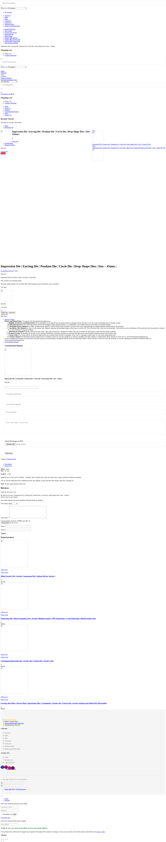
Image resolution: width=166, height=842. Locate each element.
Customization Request (12, 111)
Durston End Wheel (11, 32)
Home (6, 106)
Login (6, 757)
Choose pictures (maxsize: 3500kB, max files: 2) (15, 521)
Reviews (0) (8, 466)
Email (3, 530)
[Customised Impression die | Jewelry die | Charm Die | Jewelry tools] (14, 651)
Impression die (9, 34)
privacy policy (101, 832)
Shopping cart (9, 760)
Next (93, 146)
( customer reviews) (7, 271)
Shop (6, 19)
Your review (5, 517)
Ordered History (10, 762)
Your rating (5, 503)
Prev (93, 131)
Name (3, 526)
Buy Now (12, 312)
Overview (15, 141)
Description (8, 464)
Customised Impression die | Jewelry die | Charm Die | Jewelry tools (27, 661)
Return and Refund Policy (12, 26)
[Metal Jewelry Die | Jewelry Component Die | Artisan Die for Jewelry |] (14, 566)
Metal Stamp (8, 36)
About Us (8, 15)
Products (7, 110)
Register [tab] (7, 800)
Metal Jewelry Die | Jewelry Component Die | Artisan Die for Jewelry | (28, 576)
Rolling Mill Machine (11, 38)
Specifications (9, 143)
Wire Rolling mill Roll (11, 43)
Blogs (6, 17)
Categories (8, 21)
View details (4, 261)
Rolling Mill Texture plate (12, 39)
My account (8, 12)
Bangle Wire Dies (10, 29)
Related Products (10, 145)
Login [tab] (6, 798)
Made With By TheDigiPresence (15, 789)
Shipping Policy (9, 24)
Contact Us (8, 22)
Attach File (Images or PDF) (14, 441)
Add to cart (4, 151)
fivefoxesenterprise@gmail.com (14, 723)
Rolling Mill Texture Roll (12, 41)
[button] (1, 59)
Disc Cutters (8, 31)
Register (4, 835)
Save (4, 153)
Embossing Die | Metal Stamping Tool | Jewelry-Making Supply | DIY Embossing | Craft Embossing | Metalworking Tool (48, 619)
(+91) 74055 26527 (10, 720)
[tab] (85, 464)
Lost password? (5, 817)
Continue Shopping (10, 55)
